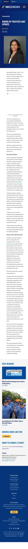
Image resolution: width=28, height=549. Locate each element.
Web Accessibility (21, 533)
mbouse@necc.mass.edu (8, 460)
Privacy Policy (20, 535)
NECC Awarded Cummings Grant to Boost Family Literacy (13, 382)
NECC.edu (13, 1)
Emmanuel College (17, 184)
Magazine (14, 498)
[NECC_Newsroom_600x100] (11, 7)
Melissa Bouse (4, 31)
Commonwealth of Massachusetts (11, 535)
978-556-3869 (5, 459)
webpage (15, 353)
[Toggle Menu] (24, 7)
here (11, 151)
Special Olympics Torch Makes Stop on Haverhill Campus (12, 422)
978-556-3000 (14, 481)
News (14, 495)
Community (6, 436)
